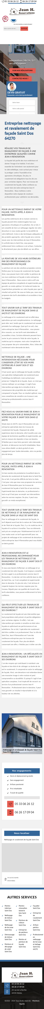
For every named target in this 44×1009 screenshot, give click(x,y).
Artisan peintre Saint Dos (36, 927)
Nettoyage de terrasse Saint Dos (9, 927)
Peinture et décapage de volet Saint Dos (9, 947)
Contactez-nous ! (20, 79)
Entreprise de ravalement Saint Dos (37, 916)
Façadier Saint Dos (36, 907)
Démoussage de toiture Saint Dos (9, 937)
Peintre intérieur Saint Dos (8, 908)
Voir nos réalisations (22, 70)
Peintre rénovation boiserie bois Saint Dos (23, 911)
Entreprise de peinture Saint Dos (23, 932)
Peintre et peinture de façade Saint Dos (23, 943)
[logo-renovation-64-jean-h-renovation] (22, 11)
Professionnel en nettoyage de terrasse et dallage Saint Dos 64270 (37, 942)
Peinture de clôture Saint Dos (23, 922)
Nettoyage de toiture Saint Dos (9, 918)
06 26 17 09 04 (29, 1)
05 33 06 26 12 (11, 1)
